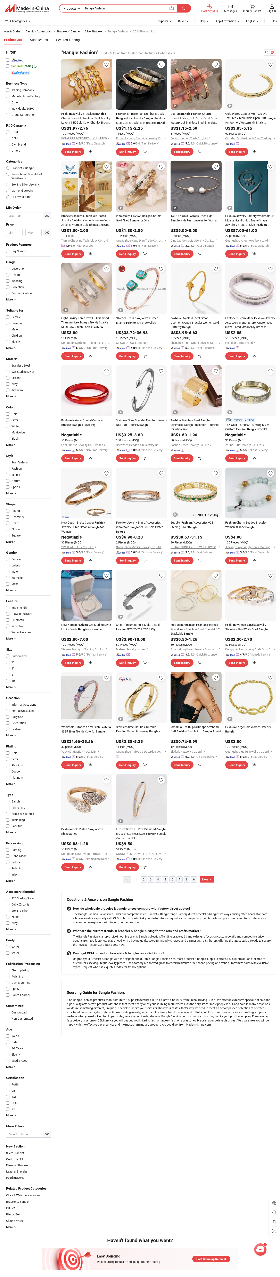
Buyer (182, 21)
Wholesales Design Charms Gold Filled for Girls (138, 218)
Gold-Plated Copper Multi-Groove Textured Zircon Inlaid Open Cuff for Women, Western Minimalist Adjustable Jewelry (250, 118)
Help (203, 21)
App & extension (226, 21)
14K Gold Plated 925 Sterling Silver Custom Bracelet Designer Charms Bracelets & (249, 427)
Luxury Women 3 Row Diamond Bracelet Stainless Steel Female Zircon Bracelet (141, 833)
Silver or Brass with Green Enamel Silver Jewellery (137, 320)
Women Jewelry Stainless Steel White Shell (246, 627)
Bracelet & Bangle (17, 1202)
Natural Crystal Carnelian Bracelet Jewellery (82, 422)
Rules (273, 21)
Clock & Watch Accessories (23, 1195)
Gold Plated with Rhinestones (82, 831)
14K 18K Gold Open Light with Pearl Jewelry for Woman (194, 218)
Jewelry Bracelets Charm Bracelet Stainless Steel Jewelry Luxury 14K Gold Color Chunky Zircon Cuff (85, 118)
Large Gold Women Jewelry (248, 729)
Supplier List (39, 40)
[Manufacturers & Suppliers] (26, 8)
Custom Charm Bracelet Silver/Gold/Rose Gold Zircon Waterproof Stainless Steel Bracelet (194, 118)
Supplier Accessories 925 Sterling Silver (192, 524)
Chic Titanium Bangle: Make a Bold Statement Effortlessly (138, 627)
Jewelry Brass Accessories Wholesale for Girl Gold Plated (139, 526)
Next (205, 879)
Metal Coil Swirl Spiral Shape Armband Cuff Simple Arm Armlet (196, 729)
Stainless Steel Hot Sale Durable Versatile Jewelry (138, 729)
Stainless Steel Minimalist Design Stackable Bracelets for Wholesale (195, 424)
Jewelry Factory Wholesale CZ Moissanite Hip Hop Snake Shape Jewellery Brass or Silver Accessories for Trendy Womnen (250, 220)
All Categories (18, 21)
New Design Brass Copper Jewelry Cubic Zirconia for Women (83, 526)
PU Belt (10, 1208)
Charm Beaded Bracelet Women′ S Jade (245, 524)
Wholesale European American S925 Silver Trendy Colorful (86, 729)
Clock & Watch (15, 1221)
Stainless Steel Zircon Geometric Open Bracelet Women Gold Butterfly (195, 322)
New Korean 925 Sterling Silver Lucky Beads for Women (86, 627)
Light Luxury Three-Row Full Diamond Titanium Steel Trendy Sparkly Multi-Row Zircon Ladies (85, 322)
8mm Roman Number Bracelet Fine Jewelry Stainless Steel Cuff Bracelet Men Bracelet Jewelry (141, 118)
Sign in (271, 11)
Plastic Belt (13, 1214)
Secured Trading (68, 40)
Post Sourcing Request (211, 1259)
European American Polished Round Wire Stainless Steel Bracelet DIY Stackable (195, 629)
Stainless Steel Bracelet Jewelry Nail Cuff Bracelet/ (141, 422)
